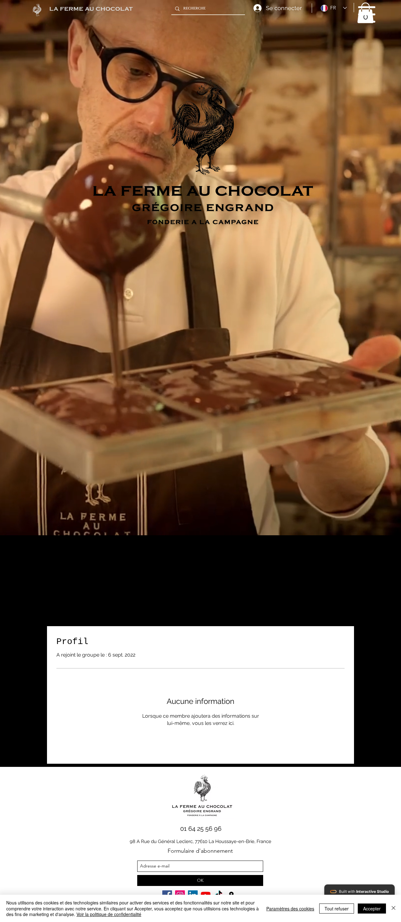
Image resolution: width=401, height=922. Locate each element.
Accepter (372, 908)
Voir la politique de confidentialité (108, 914)
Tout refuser (337, 908)
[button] (366, 14)
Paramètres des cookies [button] (290, 908)
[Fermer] (393, 908)
